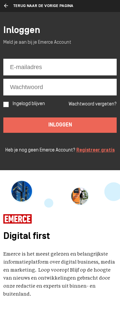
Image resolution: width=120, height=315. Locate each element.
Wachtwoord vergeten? (93, 104)
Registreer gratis (95, 150)
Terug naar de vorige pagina (43, 6)
